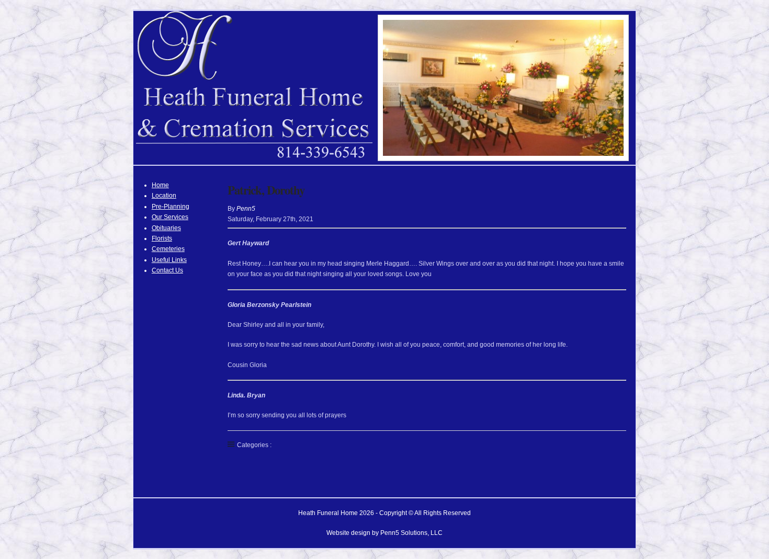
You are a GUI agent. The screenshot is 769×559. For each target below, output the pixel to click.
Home (160, 185)
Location (164, 195)
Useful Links (169, 260)
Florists (162, 238)
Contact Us (167, 270)
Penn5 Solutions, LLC (411, 533)
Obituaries (166, 228)
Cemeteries (168, 249)
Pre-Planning (170, 206)
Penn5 (245, 208)
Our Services (170, 217)
